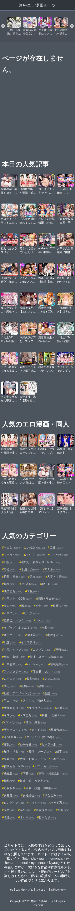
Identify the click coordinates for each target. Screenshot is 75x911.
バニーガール (46, 766)
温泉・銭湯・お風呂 (41, 788)
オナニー (13, 635)
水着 (47, 627)
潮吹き (54, 635)
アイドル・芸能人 (37, 700)
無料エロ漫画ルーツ (37, 5)
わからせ (28, 744)
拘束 (10, 584)
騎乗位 (60, 605)
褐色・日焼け (53, 715)
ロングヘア (14, 802)
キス (9, 715)
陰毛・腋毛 (36, 722)
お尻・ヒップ (16, 649)
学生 (33, 591)
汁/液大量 (13, 737)
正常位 (11, 613)
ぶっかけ (59, 554)
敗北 (9, 817)
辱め (10, 569)
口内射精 (13, 664)
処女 (36, 576)
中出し (12, 547)
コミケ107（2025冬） (43, 737)
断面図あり (14, 708)
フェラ (12, 554)
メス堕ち (28, 715)
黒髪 (44, 686)
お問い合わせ (58, 889)
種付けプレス (40, 708)
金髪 (50, 693)
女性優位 (31, 795)
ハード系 (59, 802)
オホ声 (27, 817)
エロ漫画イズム (24, 889)
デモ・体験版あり (53, 773)
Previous (3, 26)
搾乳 (9, 744)
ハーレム (36, 664)
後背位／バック (17, 620)
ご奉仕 (57, 759)
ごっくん (37, 802)
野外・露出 (14, 576)
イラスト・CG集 (18, 598)
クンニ (52, 678)
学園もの (30, 569)
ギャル (43, 620)
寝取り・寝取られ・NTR (40, 562)
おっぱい (35, 547)
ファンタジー (16, 671)
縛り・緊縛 (14, 657)
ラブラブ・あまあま (20, 627)
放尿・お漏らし (33, 759)
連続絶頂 (59, 664)
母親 (63, 810)
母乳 (9, 780)
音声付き (47, 817)
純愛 (9, 759)
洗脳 (27, 686)
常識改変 (44, 810)
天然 (9, 810)
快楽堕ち (13, 591)
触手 (62, 751)
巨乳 (56, 547)
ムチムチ (13, 678)
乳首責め (59, 729)
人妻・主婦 (57, 576)
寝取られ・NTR (17, 766)
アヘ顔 (28, 584)
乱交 (10, 642)
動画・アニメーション (22, 693)
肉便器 (34, 635)
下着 (28, 773)
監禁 (33, 678)
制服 (10, 562)
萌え (10, 686)
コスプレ (42, 649)
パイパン (12, 722)
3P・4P (49, 584)
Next (72, 26)
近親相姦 (12, 788)
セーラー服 (52, 744)
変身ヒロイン (15, 729)
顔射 (62, 708)
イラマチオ (31, 642)
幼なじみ (53, 795)
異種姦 (11, 795)
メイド (38, 729)
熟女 (41, 605)
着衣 (10, 605)
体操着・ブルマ (46, 671)
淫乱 (25, 810)
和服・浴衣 (14, 751)
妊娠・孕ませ (49, 598)
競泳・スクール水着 (46, 657)
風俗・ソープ (40, 751)
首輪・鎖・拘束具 (34, 780)
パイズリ (35, 554)
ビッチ (31, 613)
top (11, 889)
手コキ (11, 700)
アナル (52, 569)
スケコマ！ (42, 889)
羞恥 (62, 649)
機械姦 (11, 773)
